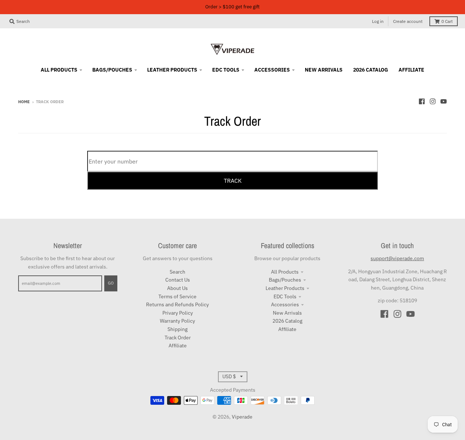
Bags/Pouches (285, 279)
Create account (407, 21)
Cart (447, 21)
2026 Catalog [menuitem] (370, 69)
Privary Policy (177, 313)
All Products (285, 272)
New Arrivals (287, 313)
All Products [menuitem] (59, 69)
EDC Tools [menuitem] (225, 69)
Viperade (242, 416)
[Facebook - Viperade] (421, 101)
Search (177, 272)
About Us (177, 288)
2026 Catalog (287, 321)
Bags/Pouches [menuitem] (112, 69)
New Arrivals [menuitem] (324, 69)
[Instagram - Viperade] (432, 101)
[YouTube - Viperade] (443, 101)
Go (111, 283)
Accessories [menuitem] (272, 69)
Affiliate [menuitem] (411, 69)
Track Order (178, 337)
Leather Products (285, 288)
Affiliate (178, 345)
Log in (378, 21)
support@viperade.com (397, 258)
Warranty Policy (177, 321)
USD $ (229, 376)
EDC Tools (285, 296)
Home (24, 101)
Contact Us (177, 279)
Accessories (285, 304)
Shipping (177, 329)
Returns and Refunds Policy (177, 304)
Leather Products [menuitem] (172, 69)
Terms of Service (177, 296)
